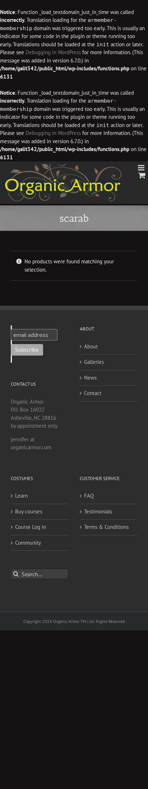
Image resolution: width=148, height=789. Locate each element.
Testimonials (98, 511)
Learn (21, 495)
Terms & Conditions (106, 526)
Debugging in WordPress (53, 52)
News (90, 377)
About (91, 346)
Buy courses (28, 511)
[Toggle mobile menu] (141, 168)
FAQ (89, 495)
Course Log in (30, 526)
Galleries (94, 361)
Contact (92, 393)
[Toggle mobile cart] (141, 175)
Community (28, 542)
